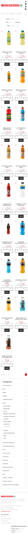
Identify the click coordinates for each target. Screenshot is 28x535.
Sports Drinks (12, 13)
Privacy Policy (4, 521)
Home (2, 13)
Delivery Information (6, 518)
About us (3, 516)
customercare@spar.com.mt (11, 509)
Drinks (6, 13)
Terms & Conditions (6, 523)
